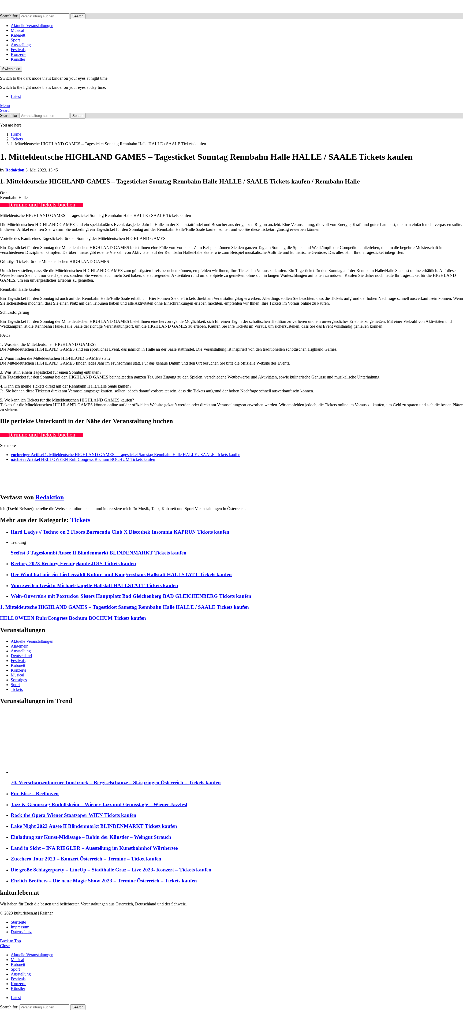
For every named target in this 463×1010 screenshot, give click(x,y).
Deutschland (21, 655)
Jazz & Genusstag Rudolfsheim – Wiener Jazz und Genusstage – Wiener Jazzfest (99, 804)
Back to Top (10, 941)
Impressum (20, 927)
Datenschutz (21, 931)
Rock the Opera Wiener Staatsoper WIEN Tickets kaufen (73, 815)
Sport (15, 40)
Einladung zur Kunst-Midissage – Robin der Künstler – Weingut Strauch (91, 837)
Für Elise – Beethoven (35, 793)
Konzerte (18, 54)
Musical (17, 30)
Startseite (18, 922)
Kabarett (18, 35)
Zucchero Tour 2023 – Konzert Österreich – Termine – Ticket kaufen (86, 859)
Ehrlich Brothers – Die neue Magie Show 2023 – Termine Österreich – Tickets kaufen (104, 880)
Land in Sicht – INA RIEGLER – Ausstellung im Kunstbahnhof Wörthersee (94, 848)
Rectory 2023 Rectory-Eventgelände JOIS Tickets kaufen (73, 563)
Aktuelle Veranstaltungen (32, 25)
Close (5, 945)
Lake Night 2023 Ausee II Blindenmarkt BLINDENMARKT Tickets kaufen (94, 826)
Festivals (18, 49)
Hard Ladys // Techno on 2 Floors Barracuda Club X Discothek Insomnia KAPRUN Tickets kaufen (120, 532)
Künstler (18, 59)
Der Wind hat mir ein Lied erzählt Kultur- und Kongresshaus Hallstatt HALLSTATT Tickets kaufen (121, 574)
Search (77, 16)
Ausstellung (21, 45)
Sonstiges (19, 680)
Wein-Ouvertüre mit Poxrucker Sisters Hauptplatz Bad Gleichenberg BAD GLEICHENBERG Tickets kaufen (131, 596)
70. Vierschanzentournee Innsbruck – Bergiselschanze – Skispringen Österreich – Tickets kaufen (116, 782)
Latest (16, 96)
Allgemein (19, 646)
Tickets (80, 520)
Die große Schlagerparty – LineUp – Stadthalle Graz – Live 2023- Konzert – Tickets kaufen (111, 870)
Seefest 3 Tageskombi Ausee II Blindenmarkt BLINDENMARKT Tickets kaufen (98, 553)
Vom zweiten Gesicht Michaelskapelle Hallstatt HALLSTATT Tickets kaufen (94, 585)
